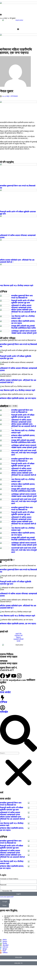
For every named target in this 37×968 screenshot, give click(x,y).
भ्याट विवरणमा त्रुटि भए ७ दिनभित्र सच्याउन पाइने (16, 286)
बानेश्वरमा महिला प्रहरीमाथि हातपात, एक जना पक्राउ (18, 398)
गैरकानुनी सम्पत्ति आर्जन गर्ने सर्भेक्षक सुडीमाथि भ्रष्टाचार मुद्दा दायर (22, 302)
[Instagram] (19, 675)
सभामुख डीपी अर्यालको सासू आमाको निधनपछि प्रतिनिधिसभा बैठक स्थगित (23, 327)
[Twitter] (8, 675)
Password (3, 885)
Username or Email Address (9, 879)
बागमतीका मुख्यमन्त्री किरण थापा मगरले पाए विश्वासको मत (22, 297)
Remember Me (7, 891)
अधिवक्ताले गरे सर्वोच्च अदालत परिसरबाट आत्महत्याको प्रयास (21, 306)
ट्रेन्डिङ (3, 702)
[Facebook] (2, 675)
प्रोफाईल (4, 712)
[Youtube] (13, 675)
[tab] (3, 406)
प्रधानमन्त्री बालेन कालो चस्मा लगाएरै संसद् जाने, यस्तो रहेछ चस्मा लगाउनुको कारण (24, 453)
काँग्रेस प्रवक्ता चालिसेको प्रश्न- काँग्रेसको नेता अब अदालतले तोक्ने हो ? (23, 312)
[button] (18, 733)
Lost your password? (7, 897)
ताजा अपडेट (5, 692)
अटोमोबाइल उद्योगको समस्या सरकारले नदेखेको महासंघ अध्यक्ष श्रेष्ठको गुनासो (23, 332)
